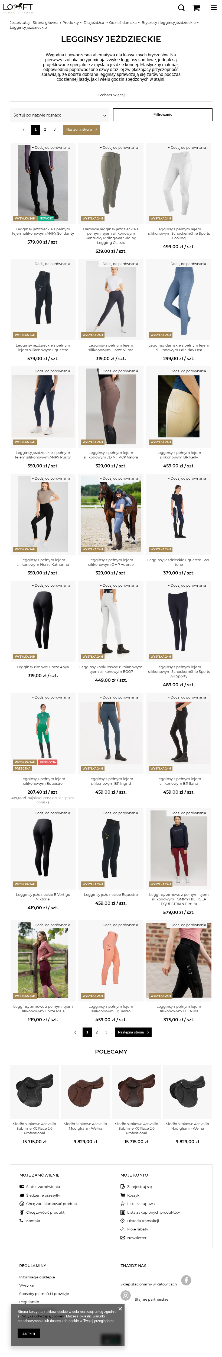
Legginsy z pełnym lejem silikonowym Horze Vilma (110, 347)
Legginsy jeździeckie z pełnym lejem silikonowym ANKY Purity (43, 454)
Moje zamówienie (39, 1175)
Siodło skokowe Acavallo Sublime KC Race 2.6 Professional (34, 1128)
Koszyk (133, 1195)
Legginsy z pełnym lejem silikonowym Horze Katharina (43, 562)
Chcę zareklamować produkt (51, 1204)
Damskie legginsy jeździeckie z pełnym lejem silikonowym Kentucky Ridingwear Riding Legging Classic (111, 236)
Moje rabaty (137, 1229)
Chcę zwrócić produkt (45, 1212)
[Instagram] (125, 1296)
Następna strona (79, 129)
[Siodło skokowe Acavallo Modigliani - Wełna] (85, 1092)
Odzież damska (123, 22)
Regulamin (29, 1302)
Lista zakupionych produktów (153, 1212)
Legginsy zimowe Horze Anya (43, 667)
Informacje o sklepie (37, 1277)
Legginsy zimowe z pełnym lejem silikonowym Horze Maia (43, 1008)
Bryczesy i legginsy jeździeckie (169, 22)
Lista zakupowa (141, 1204)
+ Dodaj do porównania (51, 148)
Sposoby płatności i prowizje (44, 1294)
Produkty (71, 22)
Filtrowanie (163, 114)
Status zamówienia (43, 1187)
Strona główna (45, 22)
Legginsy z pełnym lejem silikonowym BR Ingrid (111, 781)
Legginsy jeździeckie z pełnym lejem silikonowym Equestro (43, 347)
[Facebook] (186, 1281)
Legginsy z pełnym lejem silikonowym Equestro (43, 781)
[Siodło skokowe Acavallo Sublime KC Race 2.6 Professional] (34, 1092)
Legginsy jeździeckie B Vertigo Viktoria (43, 896)
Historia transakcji (143, 1221)
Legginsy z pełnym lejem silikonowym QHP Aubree (111, 562)
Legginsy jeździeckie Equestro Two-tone (178, 562)
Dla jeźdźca (94, 22)
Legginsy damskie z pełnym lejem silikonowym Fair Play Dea (178, 347)
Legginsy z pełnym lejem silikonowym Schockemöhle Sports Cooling (179, 233)
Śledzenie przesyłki (43, 1195)
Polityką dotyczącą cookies (42, 1316)
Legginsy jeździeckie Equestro (111, 894)
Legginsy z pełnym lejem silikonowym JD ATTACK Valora (111, 454)
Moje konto (134, 1175)
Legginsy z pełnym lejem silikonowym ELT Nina (178, 1008)
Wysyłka (26, 1285)
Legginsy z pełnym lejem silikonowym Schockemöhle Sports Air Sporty (179, 671)
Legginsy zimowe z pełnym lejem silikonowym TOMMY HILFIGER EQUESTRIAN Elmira (179, 899)
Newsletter (136, 1238)
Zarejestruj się (139, 1187)
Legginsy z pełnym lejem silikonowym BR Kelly (178, 454)
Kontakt (33, 1221)
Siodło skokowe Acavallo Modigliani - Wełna (85, 1126)
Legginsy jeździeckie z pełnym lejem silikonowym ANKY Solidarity (43, 231)
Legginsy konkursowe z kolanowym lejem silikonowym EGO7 (110, 669)
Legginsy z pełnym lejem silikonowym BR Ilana (178, 781)
